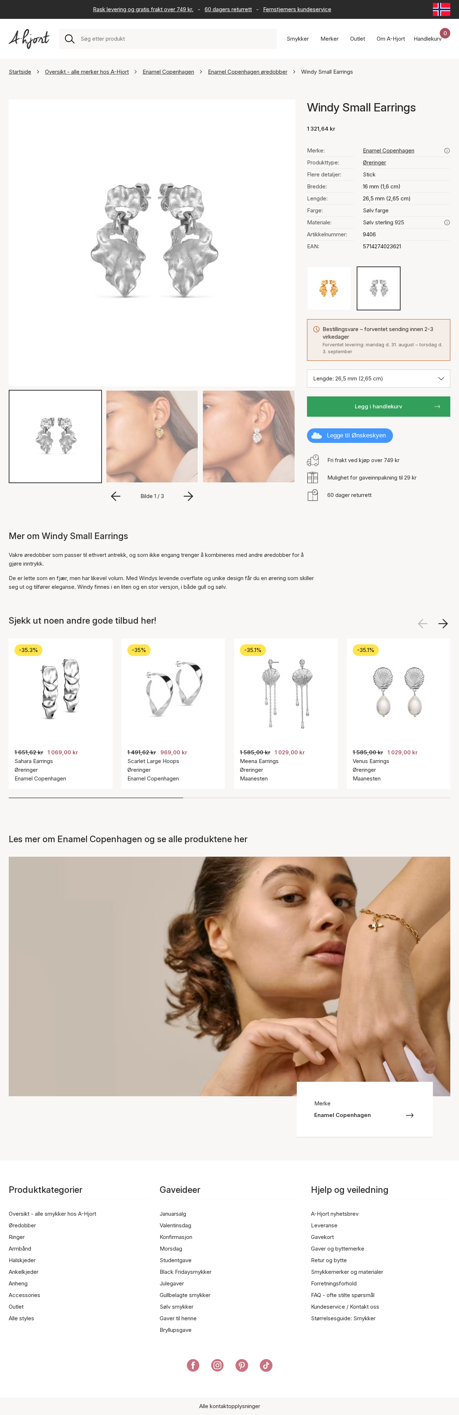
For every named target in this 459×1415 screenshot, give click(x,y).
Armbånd (20, 1248)
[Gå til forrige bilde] (115, 496)
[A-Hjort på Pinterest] (241, 1366)
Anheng (18, 1283)
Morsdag (171, 1248)
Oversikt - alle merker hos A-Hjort (87, 71)
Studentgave (176, 1260)
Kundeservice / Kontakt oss (345, 1306)
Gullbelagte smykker (185, 1295)
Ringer (17, 1236)
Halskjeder (22, 1260)
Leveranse (324, 1225)
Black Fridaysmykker (186, 1271)
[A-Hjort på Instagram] (217, 1366)
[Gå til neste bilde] (188, 496)
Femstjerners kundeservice (297, 9)
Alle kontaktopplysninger (229, 1406)
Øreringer (374, 162)
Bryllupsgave (176, 1329)
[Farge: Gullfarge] (329, 288)
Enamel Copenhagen (168, 71)
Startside (20, 71)
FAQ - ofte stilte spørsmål (342, 1295)
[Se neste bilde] (443, 623)
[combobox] (176, 39)
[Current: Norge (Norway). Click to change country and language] (441, 9)
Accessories (24, 1295)
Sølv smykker (176, 1306)
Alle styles (21, 1318)
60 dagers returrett (228, 9)
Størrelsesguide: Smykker (343, 1318)
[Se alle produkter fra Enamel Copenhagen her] (447, 150)
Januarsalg (173, 1213)
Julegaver (172, 1283)
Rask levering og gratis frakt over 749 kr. (143, 9)
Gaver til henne (178, 1318)
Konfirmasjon (176, 1236)
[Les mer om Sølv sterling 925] (447, 222)
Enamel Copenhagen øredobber (247, 71)
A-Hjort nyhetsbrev (334, 1213)
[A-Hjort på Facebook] (193, 1366)
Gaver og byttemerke (337, 1248)
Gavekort (322, 1236)
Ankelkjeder (23, 1271)
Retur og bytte (329, 1260)
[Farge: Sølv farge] (379, 288)
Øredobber (22, 1225)
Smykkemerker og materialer (347, 1271)
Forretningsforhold (334, 1283)
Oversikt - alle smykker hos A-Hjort (52, 1213)
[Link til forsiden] (29, 39)
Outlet (16, 1306)
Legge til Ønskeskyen (356, 435)
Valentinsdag (175, 1225)
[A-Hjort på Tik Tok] (266, 1366)
